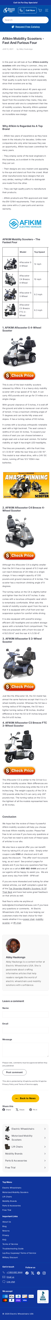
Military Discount (10, 1257)
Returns (5, 1231)
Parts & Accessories (11, 1205)
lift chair (17, 923)
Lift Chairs (7, 1196)
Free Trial (6, 1210)
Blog (4, 1226)
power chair (29, 919)
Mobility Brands (9, 1201)
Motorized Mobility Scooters (15, 1192)
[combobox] (25, 20)
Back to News (27, 1098)
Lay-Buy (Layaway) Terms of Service (19, 1253)
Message (7, 1039)
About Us (6, 1222)
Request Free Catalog (27, 26)
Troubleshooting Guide (13, 1248)
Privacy (5, 1235)
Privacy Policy (8, 1084)
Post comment (14, 1072)
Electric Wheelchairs (11, 1188)
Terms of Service (26, 1084)
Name (5, 1008)
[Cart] (40, 10)
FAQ (4, 1240)
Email (5, 1023)
